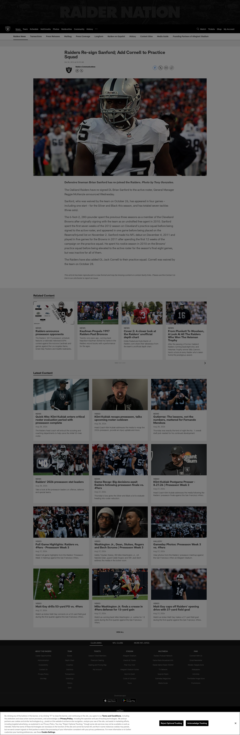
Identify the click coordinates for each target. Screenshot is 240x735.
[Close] (235, 723)
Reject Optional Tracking (171, 723)
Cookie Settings (48, 732)
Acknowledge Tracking (197, 723)
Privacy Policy (66, 718)
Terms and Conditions (111, 716)
